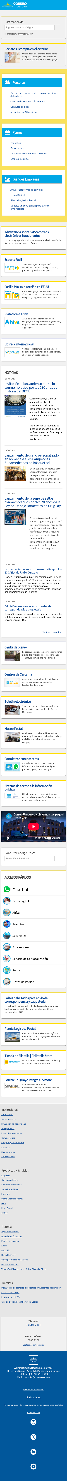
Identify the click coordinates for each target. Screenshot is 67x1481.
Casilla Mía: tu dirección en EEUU (28, 101)
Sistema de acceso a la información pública (28, 787)
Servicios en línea (9, 1189)
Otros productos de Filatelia (14, 1259)
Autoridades (7, 1114)
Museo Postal (14, 728)
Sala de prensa (8, 1151)
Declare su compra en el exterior (26, 49)
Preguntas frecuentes (11, 1133)
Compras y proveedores (12, 1142)
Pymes (17, 132)
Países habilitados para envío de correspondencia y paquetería (26, 1000)
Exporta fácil (17, 148)
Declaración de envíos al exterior (28, 153)
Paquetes (15, 143)
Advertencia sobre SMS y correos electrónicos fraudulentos (27, 234)
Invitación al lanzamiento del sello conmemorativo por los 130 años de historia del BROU (31, 387)
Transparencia (7, 1128)
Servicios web (8, 1156)
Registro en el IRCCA (10, 1297)
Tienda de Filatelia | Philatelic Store (28, 1055)
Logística (5, 1194)
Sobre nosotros (8, 1119)
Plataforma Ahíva (16, 314)
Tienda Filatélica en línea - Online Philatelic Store (23, 1269)
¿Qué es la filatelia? (10, 1231)
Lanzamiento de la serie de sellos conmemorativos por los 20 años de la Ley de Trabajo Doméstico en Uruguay (33, 502)
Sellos (4, 1245)
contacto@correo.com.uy (36, 1377)
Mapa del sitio (33, 1412)
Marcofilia (5, 1250)
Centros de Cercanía (18, 674)
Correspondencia (9, 1180)
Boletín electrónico (18, 701)
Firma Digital (17, 195)
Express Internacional (19, 344)
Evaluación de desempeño (13, 1123)
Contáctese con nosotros (22, 758)
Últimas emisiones (10, 1264)
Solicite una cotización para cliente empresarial (30, 207)
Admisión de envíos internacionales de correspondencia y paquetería (28, 607)
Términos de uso (33, 1397)
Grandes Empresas (26, 179)
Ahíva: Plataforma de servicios (26, 189)
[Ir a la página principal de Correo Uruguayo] (15, 5)
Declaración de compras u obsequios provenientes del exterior (31, 1287)
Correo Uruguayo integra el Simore (28, 1080)
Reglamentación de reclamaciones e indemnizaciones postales (33, 1404)
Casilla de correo (19, 159)
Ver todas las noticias (52, 632)
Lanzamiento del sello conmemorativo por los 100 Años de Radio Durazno (33, 570)
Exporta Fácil (13, 259)
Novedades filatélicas (11, 1236)
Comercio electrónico (11, 1184)
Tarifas (4, 1212)
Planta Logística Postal (23, 200)
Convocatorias (8, 1137)
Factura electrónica (10, 1292)
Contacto (5, 1147)
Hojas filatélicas (8, 1255)
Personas (19, 82)
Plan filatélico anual (10, 1241)
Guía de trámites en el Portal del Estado (19, 1301)
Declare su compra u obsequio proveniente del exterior (34, 94)
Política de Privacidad (33, 1389)
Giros (3, 1203)
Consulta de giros (19, 106)
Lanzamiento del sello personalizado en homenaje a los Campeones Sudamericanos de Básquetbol (32, 459)
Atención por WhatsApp (23, 112)
